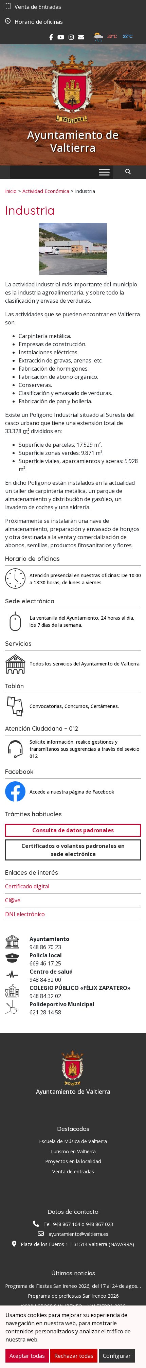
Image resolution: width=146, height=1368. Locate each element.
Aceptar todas (27, 1356)
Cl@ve (12, 900)
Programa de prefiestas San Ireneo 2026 (73, 1296)
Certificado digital (27, 886)
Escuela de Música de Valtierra (73, 1141)
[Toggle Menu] (104, 172)
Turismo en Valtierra (73, 1151)
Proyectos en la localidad (73, 1161)
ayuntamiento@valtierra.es (78, 1234)
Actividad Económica (45, 191)
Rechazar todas (73, 1356)
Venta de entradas (73, 1171)
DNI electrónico (25, 914)
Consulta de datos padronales (73, 830)
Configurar (117, 1356)
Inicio (11, 191)
